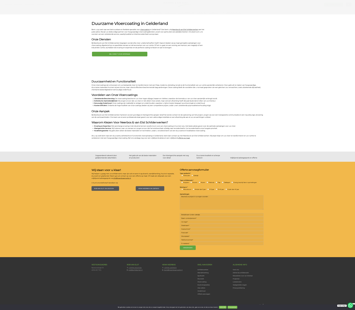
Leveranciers (237, 282)
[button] (348, 4)
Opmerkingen (184, 194)
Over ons (236, 270)
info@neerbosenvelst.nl (122, 178)
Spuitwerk (200, 276)
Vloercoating (201, 282)
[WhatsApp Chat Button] (350, 305)
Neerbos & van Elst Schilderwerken (185, 29)
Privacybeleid (232, 307)
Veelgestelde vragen (240, 285)
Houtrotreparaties (203, 285)
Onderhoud (201, 291)
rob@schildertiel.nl (136, 270)
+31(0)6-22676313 (170, 268)
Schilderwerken (202, 270)
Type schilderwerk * (186, 180)
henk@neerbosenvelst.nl (173, 270)
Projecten (236, 279)
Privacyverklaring (239, 288)
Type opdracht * (185, 173)
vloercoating (145, 29)
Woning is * (184, 187)
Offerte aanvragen (203, 294)
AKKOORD (223, 307)
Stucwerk (200, 279)
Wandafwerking (203, 273)
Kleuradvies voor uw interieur (243, 276)
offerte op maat (184, 138)
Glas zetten (201, 288)
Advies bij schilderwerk (241, 273)
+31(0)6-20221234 (135, 268)
